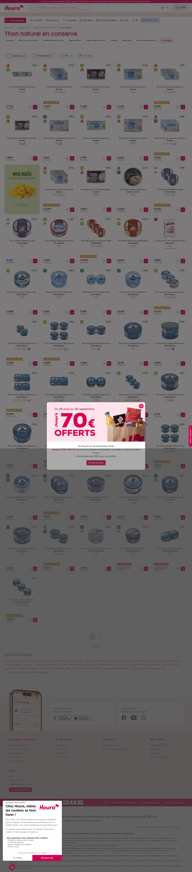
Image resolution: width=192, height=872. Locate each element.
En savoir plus (96, 462)
